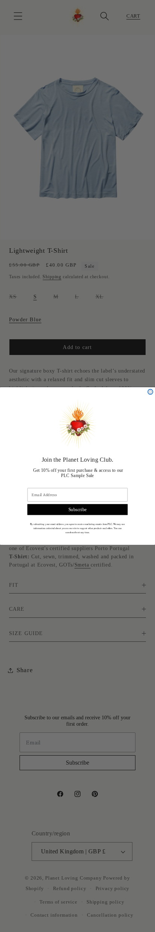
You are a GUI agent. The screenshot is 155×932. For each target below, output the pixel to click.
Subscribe (77, 509)
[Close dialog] (150, 392)
